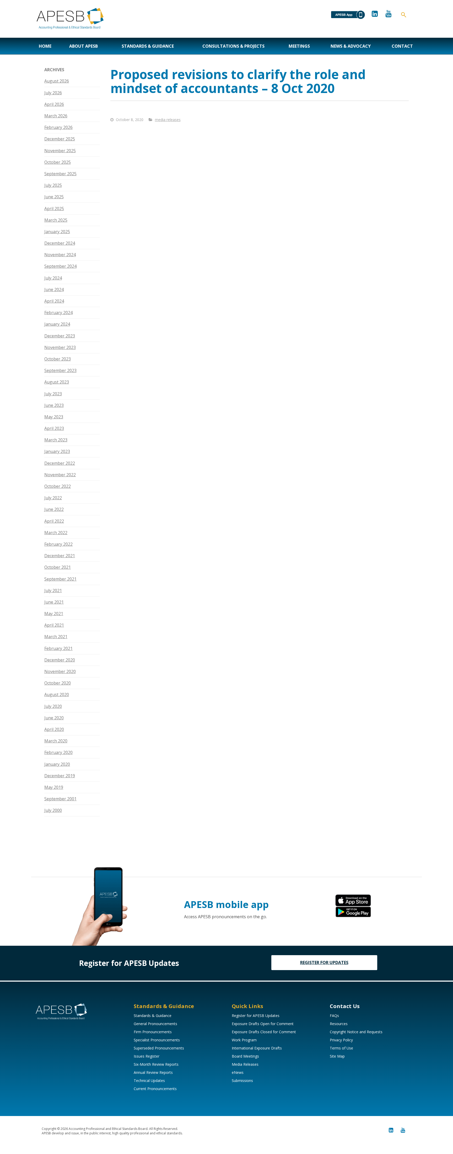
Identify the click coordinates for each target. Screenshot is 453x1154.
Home (45, 46)
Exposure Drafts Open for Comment (263, 1023)
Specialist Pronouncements (157, 1039)
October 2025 (57, 162)
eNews (238, 1072)
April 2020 (54, 729)
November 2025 (60, 151)
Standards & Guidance (148, 46)
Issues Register (146, 1056)
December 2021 (59, 556)
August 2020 (56, 694)
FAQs (334, 1015)
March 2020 (55, 741)
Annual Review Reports (153, 1072)
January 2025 (57, 231)
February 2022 (58, 544)
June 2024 (54, 289)
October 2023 (57, 359)
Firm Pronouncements (153, 1031)
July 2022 (53, 498)
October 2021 (57, 567)
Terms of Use (341, 1048)
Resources (339, 1023)
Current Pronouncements (155, 1088)
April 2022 (54, 521)
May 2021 (53, 613)
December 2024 (59, 243)
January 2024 (57, 324)
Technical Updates (149, 1080)
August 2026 (56, 81)
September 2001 (60, 799)
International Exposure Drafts (257, 1048)
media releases (168, 119)
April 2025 (54, 208)
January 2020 (57, 764)
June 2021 (54, 602)
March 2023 (55, 440)
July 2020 (53, 706)
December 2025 (59, 139)
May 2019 (53, 787)
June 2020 (54, 718)
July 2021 (53, 590)
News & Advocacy (351, 46)
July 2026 (53, 93)
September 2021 (60, 579)
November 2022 (60, 475)
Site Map (337, 1056)
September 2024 (60, 266)
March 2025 (55, 220)
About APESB (83, 46)
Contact (402, 46)
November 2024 (60, 255)
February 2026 (58, 127)
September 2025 (60, 174)
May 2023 (53, 417)
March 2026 (55, 116)
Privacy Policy (341, 1039)
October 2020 (57, 683)
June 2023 (54, 405)
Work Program (244, 1039)
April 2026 (54, 104)
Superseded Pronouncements (159, 1048)
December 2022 (59, 463)
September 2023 (60, 370)
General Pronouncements (155, 1023)
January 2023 (57, 451)
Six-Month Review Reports (156, 1064)
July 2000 (53, 810)
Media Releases (245, 1064)
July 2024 (53, 278)
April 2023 (54, 428)
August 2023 (56, 382)
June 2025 (54, 197)
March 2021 (55, 636)
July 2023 (53, 394)
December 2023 (59, 336)
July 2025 (53, 185)
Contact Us (345, 1006)
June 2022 (54, 509)
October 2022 (57, 486)
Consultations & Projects (233, 46)
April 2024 (54, 301)
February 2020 (58, 752)
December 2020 (59, 660)
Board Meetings (245, 1056)
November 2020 (60, 671)
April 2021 (54, 625)
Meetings (299, 46)
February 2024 (58, 312)
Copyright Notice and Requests (356, 1031)
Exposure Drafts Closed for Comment (264, 1031)
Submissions (242, 1080)
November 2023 (60, 347)
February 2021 (58, 648)
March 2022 (55, 532)
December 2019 (59, 776)
